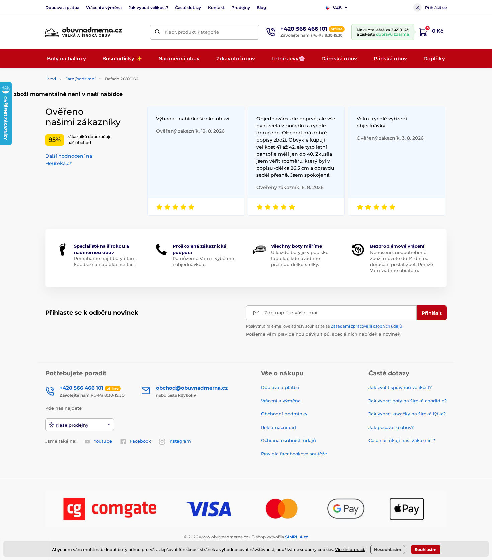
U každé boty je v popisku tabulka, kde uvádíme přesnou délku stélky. (300, 258)
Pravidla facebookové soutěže (294, 453)
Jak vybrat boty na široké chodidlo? (407, 400)
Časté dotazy (188, 7)
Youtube (103, 441)
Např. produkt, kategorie (192, 32)
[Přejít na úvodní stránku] (83, 32)
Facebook (140, 441)
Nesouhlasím (387, 549)
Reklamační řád (278, 427)
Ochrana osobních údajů (288, 440)
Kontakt (216, 7)
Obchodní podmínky (284, 413)
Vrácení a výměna (104, 7)
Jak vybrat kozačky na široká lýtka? (407, 413)
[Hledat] (157, 32)
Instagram (179, 441)
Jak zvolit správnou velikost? (400, 387)
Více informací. (350, 549)
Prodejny (240, 7)
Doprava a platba (62, 7)
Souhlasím (426, 549)
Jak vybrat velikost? (148, 7)
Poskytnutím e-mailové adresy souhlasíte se (324, 326)
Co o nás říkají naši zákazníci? (401, 440)
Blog (261, 7)
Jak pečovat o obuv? (391, 427)
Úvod (50, 78)
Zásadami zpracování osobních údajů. (367, 326)
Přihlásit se (436, 7)
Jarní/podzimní (80, 78)
